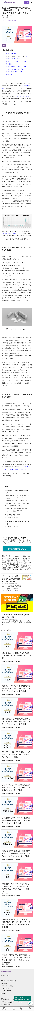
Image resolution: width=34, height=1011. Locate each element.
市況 (26, 56)
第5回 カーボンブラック (14, 66)
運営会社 (4, 993)
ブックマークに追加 (10, 20)
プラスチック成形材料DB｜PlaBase (12, 1002)
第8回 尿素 (10, 74)
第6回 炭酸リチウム (12, 69)
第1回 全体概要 (11, 53)
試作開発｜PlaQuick (7, 1004)
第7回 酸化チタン (12, 72)
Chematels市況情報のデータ (11, 233)
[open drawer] (2, 2)
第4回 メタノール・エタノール (16, 61)
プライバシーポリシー (8, 986)
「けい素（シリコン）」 (23, 96)
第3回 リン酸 (10, 59)
